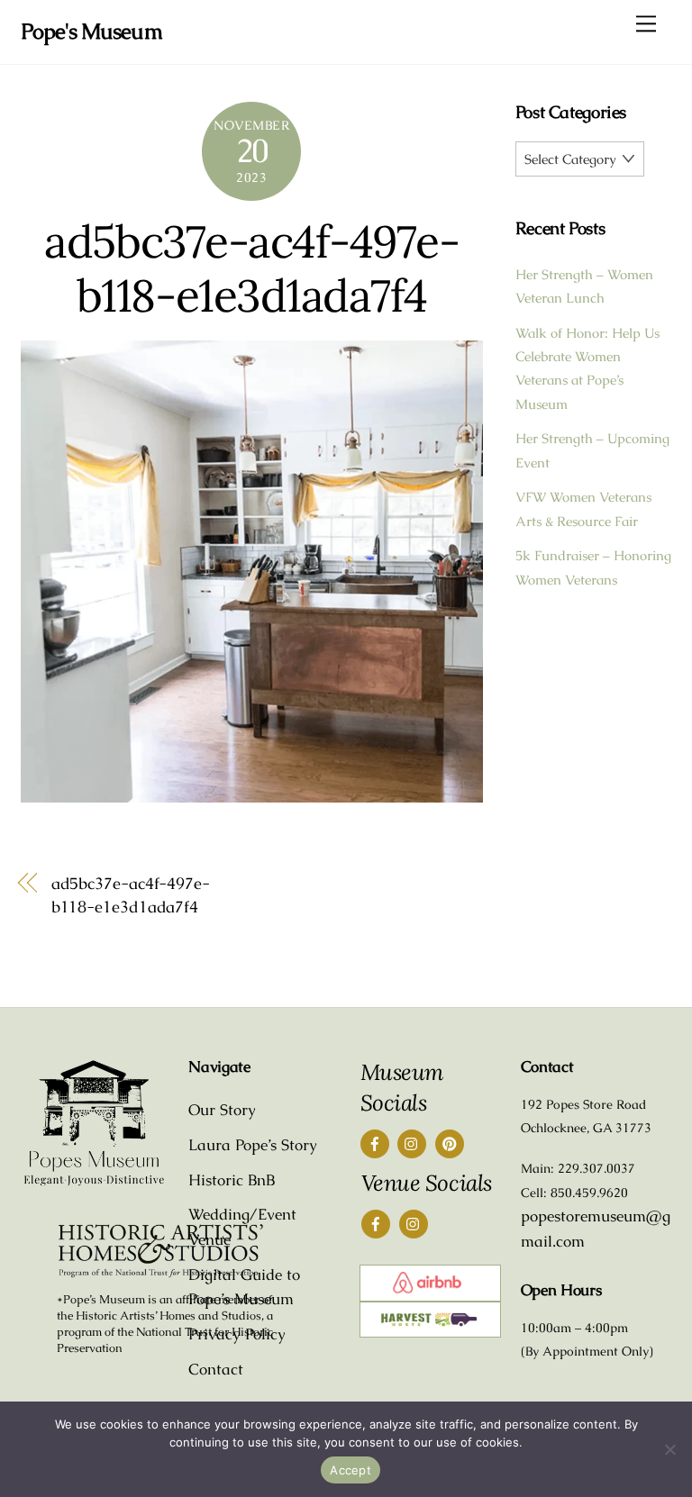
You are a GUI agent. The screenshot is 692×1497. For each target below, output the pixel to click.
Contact (215, 1369)
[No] (669, 1449)
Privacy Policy (237, 1334)
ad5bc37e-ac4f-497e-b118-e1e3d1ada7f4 (251, 268)
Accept (350, 1470)
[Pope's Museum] (94, 1181)
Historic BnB (231, 1180)
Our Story (222, 1110)
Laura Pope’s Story (252, 1145)
